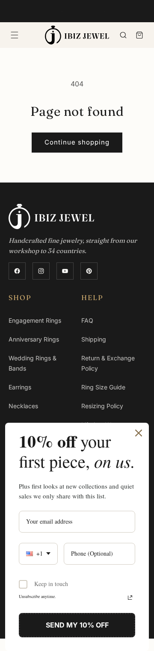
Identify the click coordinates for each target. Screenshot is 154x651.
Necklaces (23, 405)
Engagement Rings (35, 320)
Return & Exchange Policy (108, 363)
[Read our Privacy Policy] (130, 597)
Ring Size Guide (103, 387)
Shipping (93, 339)
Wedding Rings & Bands (32, 363)
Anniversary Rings (34, 339)
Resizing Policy (102, 405)
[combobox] (38, 554)
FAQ (87, 320)
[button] (15, 35)
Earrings (20, 387)
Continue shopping (77, 142)
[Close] (138, 433)
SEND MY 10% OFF (77, 625)
